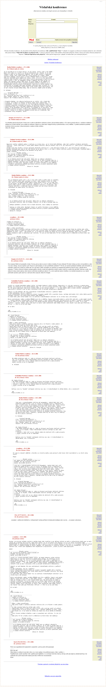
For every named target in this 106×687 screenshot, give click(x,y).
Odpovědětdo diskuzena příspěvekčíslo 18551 (99, 644)
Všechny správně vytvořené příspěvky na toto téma (53, 664)
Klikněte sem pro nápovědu (53, 676)
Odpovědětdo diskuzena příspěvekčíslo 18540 (99, 539)
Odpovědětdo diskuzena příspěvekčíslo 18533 (99, 219)
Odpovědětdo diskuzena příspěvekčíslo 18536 (99, 283)
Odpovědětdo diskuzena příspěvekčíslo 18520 (99, 69)
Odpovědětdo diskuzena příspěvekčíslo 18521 (99, 120)
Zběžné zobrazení (53, 59)
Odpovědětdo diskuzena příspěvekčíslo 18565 (99, 450)
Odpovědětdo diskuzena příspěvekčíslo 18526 (99, 142)
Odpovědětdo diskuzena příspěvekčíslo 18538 (99, 356)
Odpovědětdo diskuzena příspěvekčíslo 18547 (99, 400)
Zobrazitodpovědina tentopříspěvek (99, 77)
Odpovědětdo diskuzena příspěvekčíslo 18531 (99, 177)
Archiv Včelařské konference (53, 62)
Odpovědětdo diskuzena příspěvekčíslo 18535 (99, 261)
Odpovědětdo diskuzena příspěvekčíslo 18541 (99, 517)
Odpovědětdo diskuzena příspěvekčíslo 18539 (99, 378)
